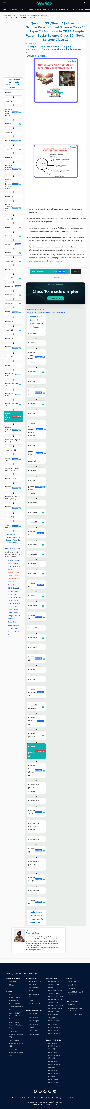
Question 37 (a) (10, 517)
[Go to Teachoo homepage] (44, 3)
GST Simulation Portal (36, 1004)
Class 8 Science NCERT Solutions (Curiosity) (54, 1064)
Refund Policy (56, 1098)
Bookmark (56, 278)
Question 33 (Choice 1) (13, 417)
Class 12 (5, 9)
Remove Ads (76, 271)
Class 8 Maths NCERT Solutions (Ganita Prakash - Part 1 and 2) (55, 1002)
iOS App (11, 985)
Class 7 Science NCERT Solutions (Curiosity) (54, 1055)
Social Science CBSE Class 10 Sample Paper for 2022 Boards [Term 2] (14, 628)
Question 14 (9, 227)
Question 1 (8, 92)
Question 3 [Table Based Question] (11, 112)
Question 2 (8, 101)
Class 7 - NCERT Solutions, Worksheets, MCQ (16, 1006)
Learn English (72, 981)
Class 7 (46, 9)
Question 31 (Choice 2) (11, 384)
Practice (62, 9)
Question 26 (9, 330)
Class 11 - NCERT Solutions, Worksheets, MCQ (16, 1043)
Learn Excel (72, 985)
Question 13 (9, 219)
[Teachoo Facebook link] (35, 1091)
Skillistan (31, 1000)
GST (68, 9)
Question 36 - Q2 (11, 507)
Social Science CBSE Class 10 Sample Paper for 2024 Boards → (13, 539)
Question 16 (13, 244)
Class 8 (38, 9)
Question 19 (9, 269)
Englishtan (71, 1004)
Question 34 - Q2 (10, 450)
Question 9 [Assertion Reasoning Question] (11, 169)
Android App (12, 981)
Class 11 (13, 9)
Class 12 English (34, 1034)
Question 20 (9, 278)
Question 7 (8, 149)
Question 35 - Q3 (11, 487)
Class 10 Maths (33, 1014)
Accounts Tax (78, 9)
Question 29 (9, 357)
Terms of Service (33, 1098)
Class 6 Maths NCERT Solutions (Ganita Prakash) (55, 984)
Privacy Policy (45, 1098)
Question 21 (13, 286)
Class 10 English (34, 1021)
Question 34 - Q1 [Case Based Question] (12, 441)
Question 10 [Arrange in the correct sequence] (11, 184)
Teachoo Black (44, 947)
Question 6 (11, 140)
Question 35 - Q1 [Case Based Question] (12, 469)
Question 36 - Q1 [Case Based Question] (12, 497)
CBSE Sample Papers (75, 1014)
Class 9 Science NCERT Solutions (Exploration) (54, 1073)
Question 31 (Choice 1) (13, 374)
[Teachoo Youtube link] (50, 1091)
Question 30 (9, 365)
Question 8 (8, 157)
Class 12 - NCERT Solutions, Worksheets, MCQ (16, 1052)
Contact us (23, 1098)
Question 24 (11, 312)
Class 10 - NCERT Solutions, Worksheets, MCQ (16, 1034)
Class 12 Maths (33, 1030)
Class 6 (54, 9)
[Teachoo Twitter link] (45, 1091)
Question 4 (8, 123)
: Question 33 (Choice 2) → (50, 271)
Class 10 (22, 9)
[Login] (84, 3)
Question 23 (9, 303)
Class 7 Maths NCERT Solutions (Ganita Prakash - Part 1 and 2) (55, 993)
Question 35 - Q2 (10, 478)
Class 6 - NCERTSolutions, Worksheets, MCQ (14, 997)
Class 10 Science (34, 1017)
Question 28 (11, 347)
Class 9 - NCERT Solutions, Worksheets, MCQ (16, 1025)
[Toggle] (5, 3)
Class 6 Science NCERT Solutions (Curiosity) (54, 1046)
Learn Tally (71, 988)
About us (15, 1098)
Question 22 (9, 295)
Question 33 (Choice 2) (11, 430)
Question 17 (9, 252)
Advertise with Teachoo (70, 1098)
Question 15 (9, 236)
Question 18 (9, 261)
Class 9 (30, 9)
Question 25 (9, 321)
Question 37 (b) (11, 526)
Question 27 (9, 338)
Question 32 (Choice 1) (13, 394)
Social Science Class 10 (11, 15)
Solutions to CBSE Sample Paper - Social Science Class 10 (37, 15)
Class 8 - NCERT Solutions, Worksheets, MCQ (16, 1015)
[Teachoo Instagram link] (40, 1091)
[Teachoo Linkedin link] (54, 1091)
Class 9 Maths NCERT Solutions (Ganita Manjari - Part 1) (55, 1011)
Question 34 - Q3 (11, 459)
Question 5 (8, 132)
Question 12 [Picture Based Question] (11, 208)
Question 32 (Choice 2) (11, 404)
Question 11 (9, 196)
